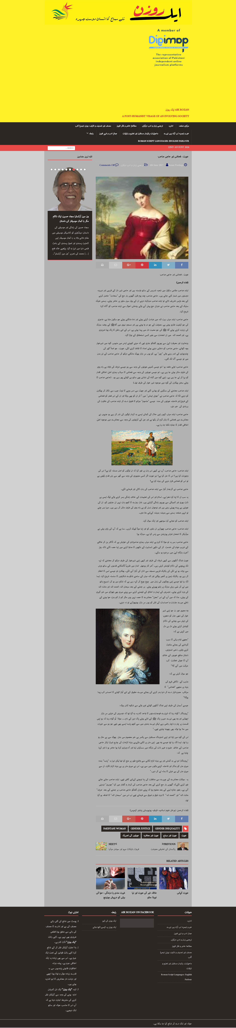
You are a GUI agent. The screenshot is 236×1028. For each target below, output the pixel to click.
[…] (87, 253)
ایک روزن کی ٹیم (109, 921)
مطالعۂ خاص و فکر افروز (182, 946)
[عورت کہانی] (173, 878)
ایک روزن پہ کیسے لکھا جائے (104, 927)
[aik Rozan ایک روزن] (118, 22)
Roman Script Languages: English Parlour (163, 141)
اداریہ (171, 126)
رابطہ (91, 133)
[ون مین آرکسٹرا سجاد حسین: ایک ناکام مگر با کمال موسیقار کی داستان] (70, 188)
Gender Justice (140, 828)
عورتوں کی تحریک (131, 835)
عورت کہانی (182, 893)
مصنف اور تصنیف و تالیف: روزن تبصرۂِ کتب (93, 126)
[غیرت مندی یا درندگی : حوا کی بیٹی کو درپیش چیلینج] (110, 878)
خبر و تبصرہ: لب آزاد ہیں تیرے (176, 133)
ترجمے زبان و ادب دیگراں (152, 126)
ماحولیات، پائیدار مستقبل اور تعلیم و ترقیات (140, 133)
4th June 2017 (156, 165)
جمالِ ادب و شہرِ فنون (108, 133)
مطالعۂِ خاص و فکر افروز (126, 126)
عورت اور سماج (170, 835)
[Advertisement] (118, 88)
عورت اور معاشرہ (151, 835)
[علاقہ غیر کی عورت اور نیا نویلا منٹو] (142, 878)
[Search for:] (61, 148)
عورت (184, 835)
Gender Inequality (167, 828)
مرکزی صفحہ (184, 126)
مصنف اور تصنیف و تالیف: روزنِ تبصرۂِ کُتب (176, 955)
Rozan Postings (175, 165)
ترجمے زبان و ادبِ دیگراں (132, 165)
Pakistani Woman (114, 828)
